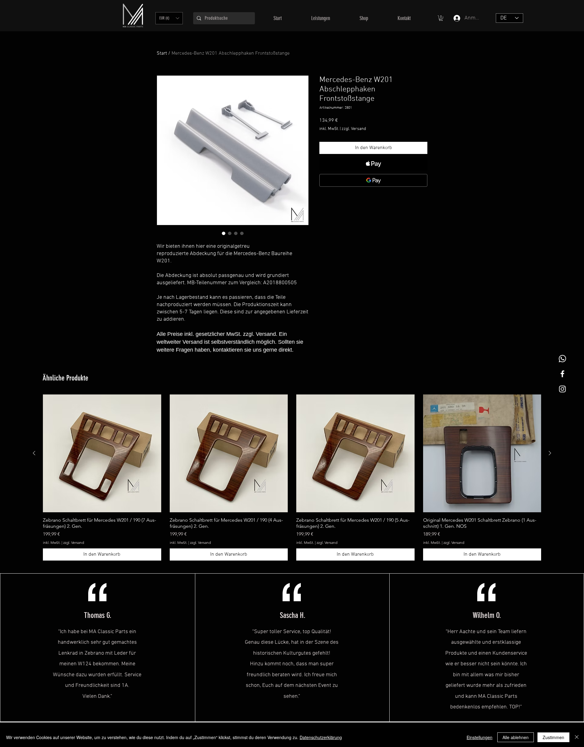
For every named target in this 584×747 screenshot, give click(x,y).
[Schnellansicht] (102, 453)
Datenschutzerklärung (321, 737)
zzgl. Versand (354, 128)
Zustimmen (553, 737)
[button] (169, 18)
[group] (292, 477)
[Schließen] (576, 737)
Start (162, 53)
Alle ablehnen (515, 737)
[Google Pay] (373, 180)
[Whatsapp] (562, 358)
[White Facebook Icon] (562, 373)
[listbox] (169, 18)
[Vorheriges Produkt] (34, 453)
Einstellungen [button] (479, 737)
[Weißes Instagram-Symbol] (562, 389)
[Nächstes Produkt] (550, 453)
